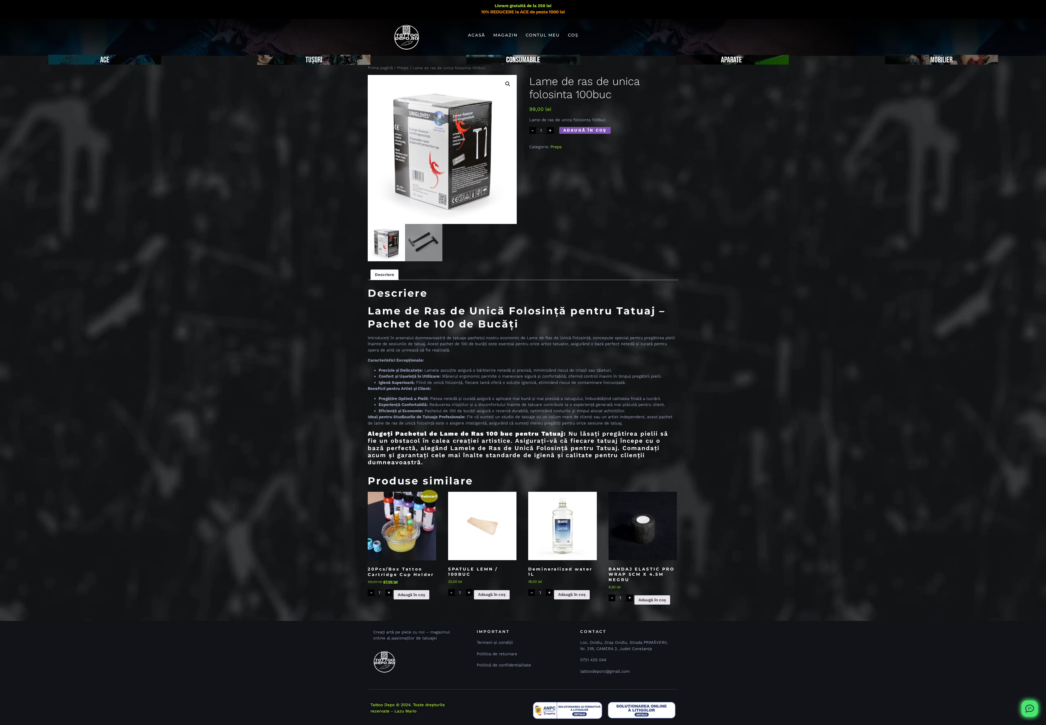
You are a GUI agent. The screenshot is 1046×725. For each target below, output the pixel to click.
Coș (573, 35)
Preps (402, 67)
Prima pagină (380, 67)
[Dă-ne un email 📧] (1029, 708)
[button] (508, 84)
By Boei (1030, 721)
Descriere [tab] (384, 274)
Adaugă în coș (585, 130)
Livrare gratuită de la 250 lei (523, 5)
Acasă (476, 35)
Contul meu (543, 35)
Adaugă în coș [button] (411, 594)
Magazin (505, 35)
